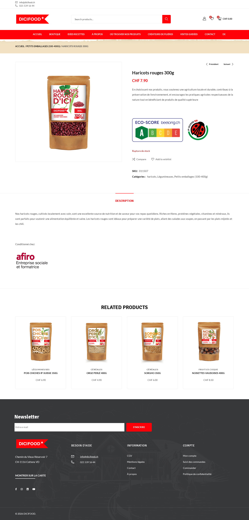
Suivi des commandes (194, 461)
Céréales (96, 369)
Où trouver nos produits (125, 34)
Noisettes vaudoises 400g (208, 373)
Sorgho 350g (152, 373)
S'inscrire (139, 427)
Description (124, 201)
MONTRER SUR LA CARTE (30, 475)
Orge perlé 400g (97, 373)
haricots (151, 176)
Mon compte (189, 455)
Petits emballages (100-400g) (43, 46)
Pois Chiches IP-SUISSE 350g (41, 373)
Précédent (214, 64)
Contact (210, 34)
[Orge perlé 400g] (96, 341)
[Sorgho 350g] (152, 341)
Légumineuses (165, 176)
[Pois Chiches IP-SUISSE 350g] (40, 341)
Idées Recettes (76, 34)
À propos (97, 34)
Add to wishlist (163, 159)
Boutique (54, 34)
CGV (129, 455)
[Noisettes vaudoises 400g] (208, 341)
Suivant (227, 64)
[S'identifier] (204, 19)
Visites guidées (189, 34)
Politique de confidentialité (197, 474)
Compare (141, 159)
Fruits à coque (208, 369)
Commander (189, 467)
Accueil (37, 34)
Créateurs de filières (160, 34)
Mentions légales (136, 461)
